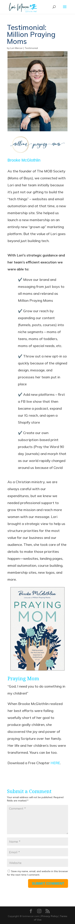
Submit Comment (48, 883)
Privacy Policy (49, 916)
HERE (55, 763)
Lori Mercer (16, 48)
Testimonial (31, 48)
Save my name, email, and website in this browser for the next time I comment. (37, 873)
